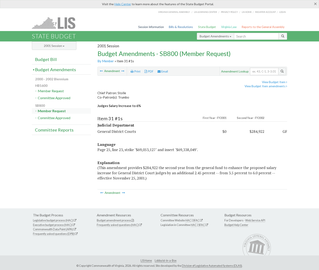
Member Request (51, 91)
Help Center (122, 4)
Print (137, 71)
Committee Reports (54, 129)
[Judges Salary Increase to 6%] (102, 71)
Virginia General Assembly (174, 12)
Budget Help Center (236, 225)
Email (164, 71)
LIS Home (146, 260)
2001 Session (53, 46)
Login (282, 12)
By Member (105, 61)
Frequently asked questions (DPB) (53, 233)
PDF (150, 71)
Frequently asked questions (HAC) (118, 225)
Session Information (151, 27)
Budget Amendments (215, 36)
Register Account (265, 12)
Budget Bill (46, 59)
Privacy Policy (229, 12)
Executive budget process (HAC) (52, 225)
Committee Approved (54, 98)
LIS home (247, 12)
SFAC (196, 220)
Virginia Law (229, 27)
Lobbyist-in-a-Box (165, 260)
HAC (188, 220)
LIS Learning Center (205, 12)
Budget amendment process (114, 220)
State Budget (207, 27)
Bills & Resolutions (181, 27)
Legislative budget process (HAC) (53, 220)
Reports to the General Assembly (263, 27)
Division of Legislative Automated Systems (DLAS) (212, 265)
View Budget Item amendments (265, 86)
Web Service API (255, 220)
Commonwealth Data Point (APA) (53, 229)
